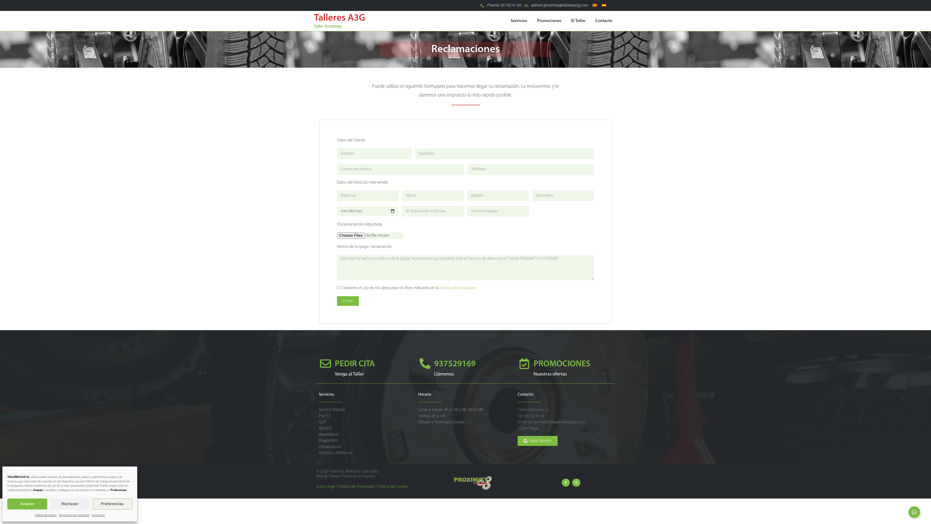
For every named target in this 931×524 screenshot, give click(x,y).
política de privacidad (457, 288)
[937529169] (424, 363)
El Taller (578, 21)
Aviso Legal (325, 487)
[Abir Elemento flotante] (914, 512)
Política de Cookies (392, 487)
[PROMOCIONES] (524, 363)
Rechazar (70, 503)
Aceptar (27, 503)
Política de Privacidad (356, 487)
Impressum (98, 515)
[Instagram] (576, 483)
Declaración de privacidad (74, 515)
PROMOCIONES (562, 364)
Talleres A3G (339, 18)
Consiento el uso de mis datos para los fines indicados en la (408, 288)
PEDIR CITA (355, 364)
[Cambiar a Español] (604, 5)
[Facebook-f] (566, 483)
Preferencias (112, 503)
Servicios (519, 21)
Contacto (603, 21)
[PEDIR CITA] (325, 363)
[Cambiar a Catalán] (594, 5)
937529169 (455, 364)
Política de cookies (45, 515)
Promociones (549, 21)
